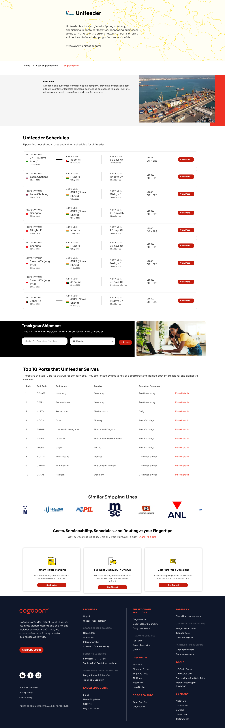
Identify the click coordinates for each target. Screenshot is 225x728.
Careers (180, 710)
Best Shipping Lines (47, 65)
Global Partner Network (188, 616)
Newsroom (182, 714)
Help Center (139, 687)
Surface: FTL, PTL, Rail (94, 658)
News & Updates (91, 699)
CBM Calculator (184, 673)
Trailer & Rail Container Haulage (99, 663)
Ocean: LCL (89, 637)
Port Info (137, 664)
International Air (91, 642)
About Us (181, 701)
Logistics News (91, 708)
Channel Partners (185, 649)
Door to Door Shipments (145, 624)
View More (185, 159)
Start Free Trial (148, 536)
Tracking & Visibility (93, 680)
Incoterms (138, 682)
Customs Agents (184, 637)
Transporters (182, 633)
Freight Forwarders (186, 628)
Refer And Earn (140, 702)
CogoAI (87, 616)
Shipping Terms (141, 669)
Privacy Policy (26, 692)
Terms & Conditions (28, 687)
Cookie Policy (25, 697)
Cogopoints (139, 706)
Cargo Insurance (141, 628)
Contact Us (182, 705)
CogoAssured (140, 619)
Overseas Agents (185, 654)
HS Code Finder (184, 669)
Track (127, 342)
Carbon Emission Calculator (190, 678)
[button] (93, 341)
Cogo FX (137, 649)
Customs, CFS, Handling (96, 646)
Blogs (86, 695)
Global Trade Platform (94, 621)
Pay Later (137, 640)
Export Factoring (141, 645)
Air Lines (137, 678)
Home (27, 65)
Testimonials (182, 719)
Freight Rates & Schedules (96, 675)
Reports (87, 704)
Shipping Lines (140, 673)
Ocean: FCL (89, 633)
